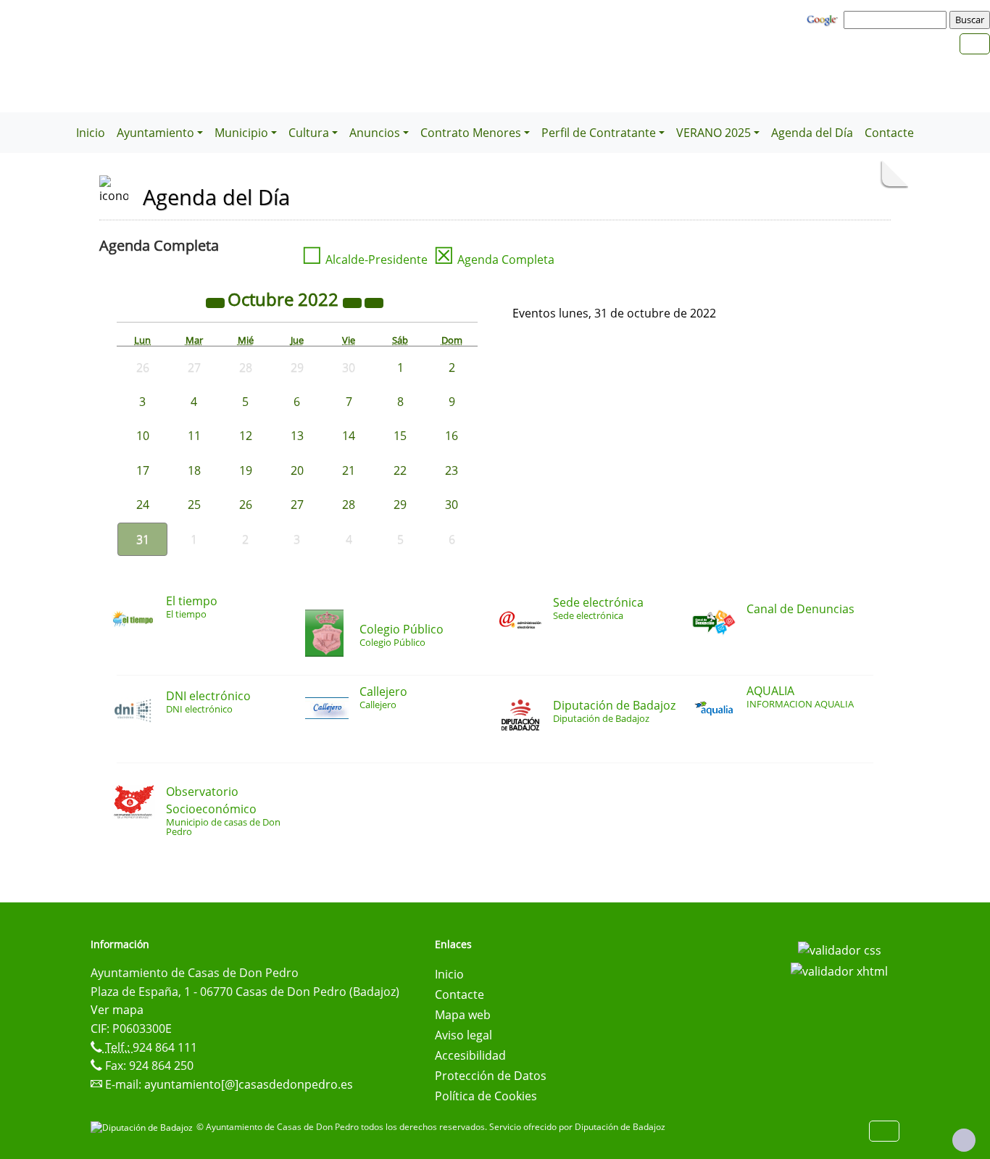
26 (245, 504)
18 (194, 470)
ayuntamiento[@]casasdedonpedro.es (248, 1084)
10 (142, 436)
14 (348, 436)
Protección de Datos (490, 1076)
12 (245, 436)
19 (245, 470)
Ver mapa (117, 1010)
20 (297, 470)
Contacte (889, 133)
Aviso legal (463, 1035)
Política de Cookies (486, 1096)
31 (142, 539)
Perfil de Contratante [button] (598, 133)
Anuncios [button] (374, 133)
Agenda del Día (812, 133)
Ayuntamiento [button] (155, 133)
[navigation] (897, 19)
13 (297, 436)
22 (400, 470)
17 (142, 470)
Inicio (90, 133)
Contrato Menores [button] (470, 133)
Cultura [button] (308, 133)
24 (142, 504)
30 (451, 504)
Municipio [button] (241, 133)
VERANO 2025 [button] (713, 133)
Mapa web (463, 1015)
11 (194, 436)
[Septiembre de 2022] (217, 302)
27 (297, 504)
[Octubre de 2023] (354, 302)
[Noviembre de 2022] (374, 302)
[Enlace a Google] (824, 19)
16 (451, 436)
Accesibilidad (470, 1055)
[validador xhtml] (839, 971)
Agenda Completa (493, 259)
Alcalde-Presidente (364, 259)
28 (348, 504)
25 (194, 504)
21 (348, 470)
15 (400, 436)
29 (400, 504)
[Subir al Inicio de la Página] (964, 1140)
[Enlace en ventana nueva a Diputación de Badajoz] (143, 1127)
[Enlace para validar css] (839, 949)
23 (451, 470)
